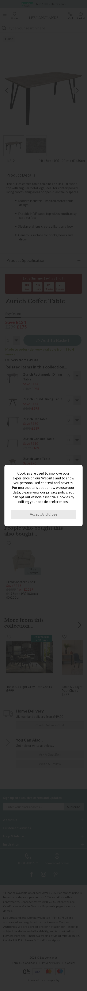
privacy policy (56, 492)
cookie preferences (53, 502)
